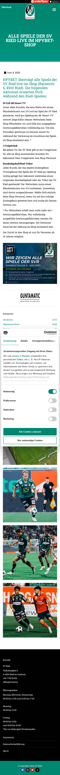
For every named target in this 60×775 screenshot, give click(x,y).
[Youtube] (32, 770)
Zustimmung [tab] (9, 341)
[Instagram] (27, 770)
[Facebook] (23, 770)
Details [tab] (24, 341)
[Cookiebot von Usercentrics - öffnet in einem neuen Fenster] (44, 333)
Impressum (8, 737)
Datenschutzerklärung (13, 744)
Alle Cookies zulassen (30, 431)
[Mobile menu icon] (54, 9)
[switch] (52, 400)
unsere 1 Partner (21, 356)
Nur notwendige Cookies (30, 440)
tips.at (6, 750)
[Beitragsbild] (30, 495)
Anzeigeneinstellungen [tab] (44, 341)
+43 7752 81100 (10, 678)
